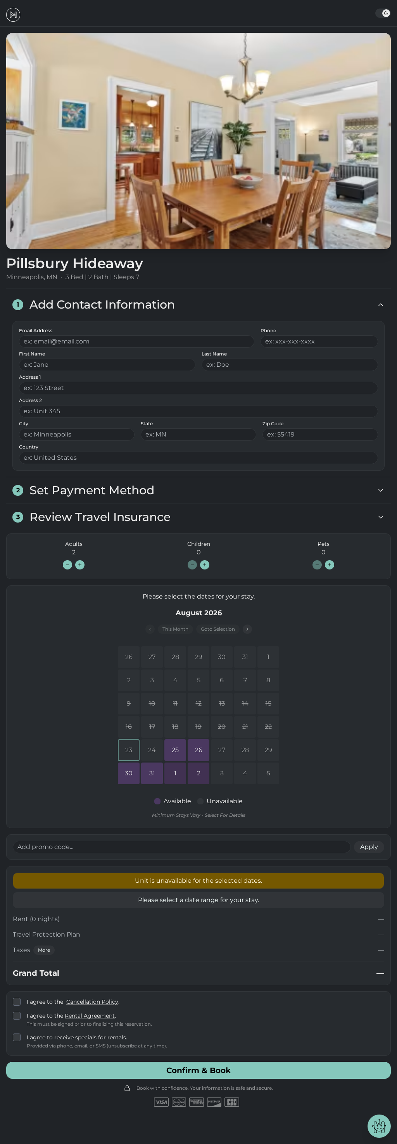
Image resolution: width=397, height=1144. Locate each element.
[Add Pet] (329, 564)
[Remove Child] (192, 564)
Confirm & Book (198, 1070)
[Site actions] (379, 1126)
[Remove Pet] (317, 564)
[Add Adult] (80, 564)
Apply (369, 847)
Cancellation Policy (92, 1001)
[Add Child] (204, 564)
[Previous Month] (150, 629)
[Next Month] (247, 629)
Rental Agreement (90, 1015)
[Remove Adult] (67, 564)
